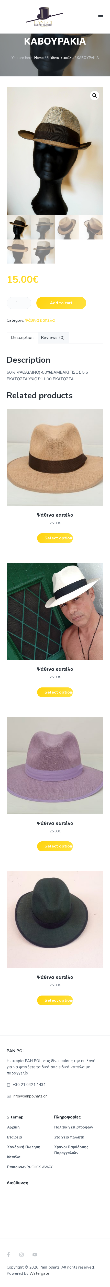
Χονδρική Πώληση (23, 1147)
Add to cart (61, 303)
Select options (59, 538)
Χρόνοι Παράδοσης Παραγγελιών (71, 1150)
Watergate (39, 1273)
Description (22, 337)
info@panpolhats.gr (30, 1096)
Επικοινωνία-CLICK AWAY (30, 1167)
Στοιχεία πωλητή (69, 1137)
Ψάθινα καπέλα (60, 57)
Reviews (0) (53, 337)
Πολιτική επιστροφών (73, 1127)
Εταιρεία (14, 1137)
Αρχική (13, 1127)
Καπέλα (13, 1157)
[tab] (22, 337)
